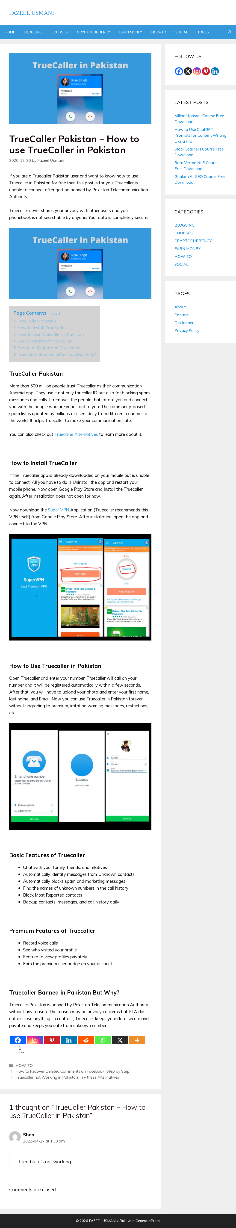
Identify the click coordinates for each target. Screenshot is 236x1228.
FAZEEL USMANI (31, 12)
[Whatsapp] (103, 1040)
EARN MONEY (130, 32)
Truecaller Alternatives (76, 434)
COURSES (59, 32)
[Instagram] (35, 1040)
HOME (10, 32)
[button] (229, 32)
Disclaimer (184, 322)
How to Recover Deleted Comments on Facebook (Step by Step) (73, 1071)
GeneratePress (148, 1221)
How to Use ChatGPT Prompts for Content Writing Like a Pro (200, 135)
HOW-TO (158, 32)
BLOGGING (33, 32)
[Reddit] (86, 1040)
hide (54, 313)
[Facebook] (18, 1040)
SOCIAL (181, 32)
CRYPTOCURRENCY (93, 32)
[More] (137, 1040)
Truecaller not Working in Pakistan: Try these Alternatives (67, 1077)
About (180, 306)
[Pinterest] (52, 1040)
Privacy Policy (186, 330)
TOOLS (203, 32)
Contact (181, 314)
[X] (120, 1040)
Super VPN (58, 510)
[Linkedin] (69, 1040)
